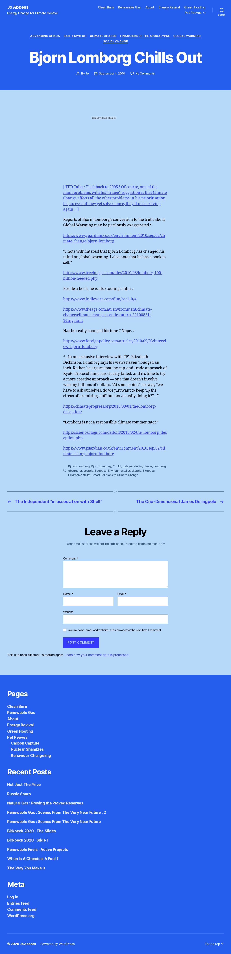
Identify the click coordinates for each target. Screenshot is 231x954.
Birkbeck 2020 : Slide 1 (28, 840)
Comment (70, 558)
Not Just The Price (24, 784)
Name (68, 594)
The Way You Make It (26, 868)
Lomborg (160, 466)
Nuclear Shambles (27, 749)
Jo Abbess (18, 7)
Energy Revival (169, 7)
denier (148, 466)
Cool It (117, 466)
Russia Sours (19, 794)
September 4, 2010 (112, 73)
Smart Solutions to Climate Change (115, 475)
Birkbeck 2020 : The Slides (31, 831)
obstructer (75, 470)
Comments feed (21, 909)
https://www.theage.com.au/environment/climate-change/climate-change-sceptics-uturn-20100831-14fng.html (107, 315)
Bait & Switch (75, 36)
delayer (128, 466)
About (149, 7)
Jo (87, 73)
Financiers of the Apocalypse (145, 36)
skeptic (136, 470)
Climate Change (103, 36)
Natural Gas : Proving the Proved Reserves (45, 803)
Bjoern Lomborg (79, 466)
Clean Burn (106, 7)
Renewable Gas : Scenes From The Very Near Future (54, 821)
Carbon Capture (25, 743)
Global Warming (187, 36)
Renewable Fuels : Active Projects (37, 849)
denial (138, 466)
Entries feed (18, 903)
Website (68, 612)
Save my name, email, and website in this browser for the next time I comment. (114, 630)
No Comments (145, 73)
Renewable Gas (129, 7)
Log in (12, 897)
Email (121, 594)
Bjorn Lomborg (101, 466)
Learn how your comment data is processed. (97, 655)
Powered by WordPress (57, 944)
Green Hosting (194, 7)
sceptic (88, 470)
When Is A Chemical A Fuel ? (33, 858)
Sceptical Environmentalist (112, 470)
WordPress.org (21, 916)
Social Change (115, 41)
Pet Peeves (193, 13)
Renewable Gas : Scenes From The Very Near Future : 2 (56, 812)
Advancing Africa (45, 36)
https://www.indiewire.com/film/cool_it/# (99, 299)
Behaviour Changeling (31, 755)
